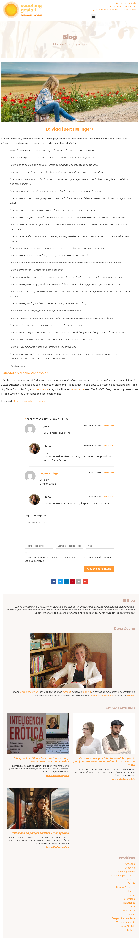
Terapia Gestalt (127, 926)
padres (87, 692)
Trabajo (131, 930)
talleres (130, 695)
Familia (131, 883)
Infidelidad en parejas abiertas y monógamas (40, 833)
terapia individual (29, 692)
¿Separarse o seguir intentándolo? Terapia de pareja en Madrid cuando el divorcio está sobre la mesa (104, 761)
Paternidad (129, 899)
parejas (67, 692)
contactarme (77, 389)
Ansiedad (130, 864)
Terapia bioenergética (123, 918)
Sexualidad (129, 910)
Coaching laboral (126, 871)
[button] (93, 16)
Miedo (131, 891)
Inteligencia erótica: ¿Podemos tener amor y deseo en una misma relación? (41, 759)
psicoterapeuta (40, 389)
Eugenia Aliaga (49, 473)
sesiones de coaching (102, 695)
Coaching (130, 868)
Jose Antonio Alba (23, 401)
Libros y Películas (125, 887)
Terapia (131, 914)
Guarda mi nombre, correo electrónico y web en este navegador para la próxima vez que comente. (68, 559)
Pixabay (41, 401)
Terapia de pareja (125, 922)
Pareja (131, 895)
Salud (132, 906)
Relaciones (129, 903)
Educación (129, 879)
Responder (109, 426)
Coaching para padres (123, 875)
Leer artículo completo (57, 775)
